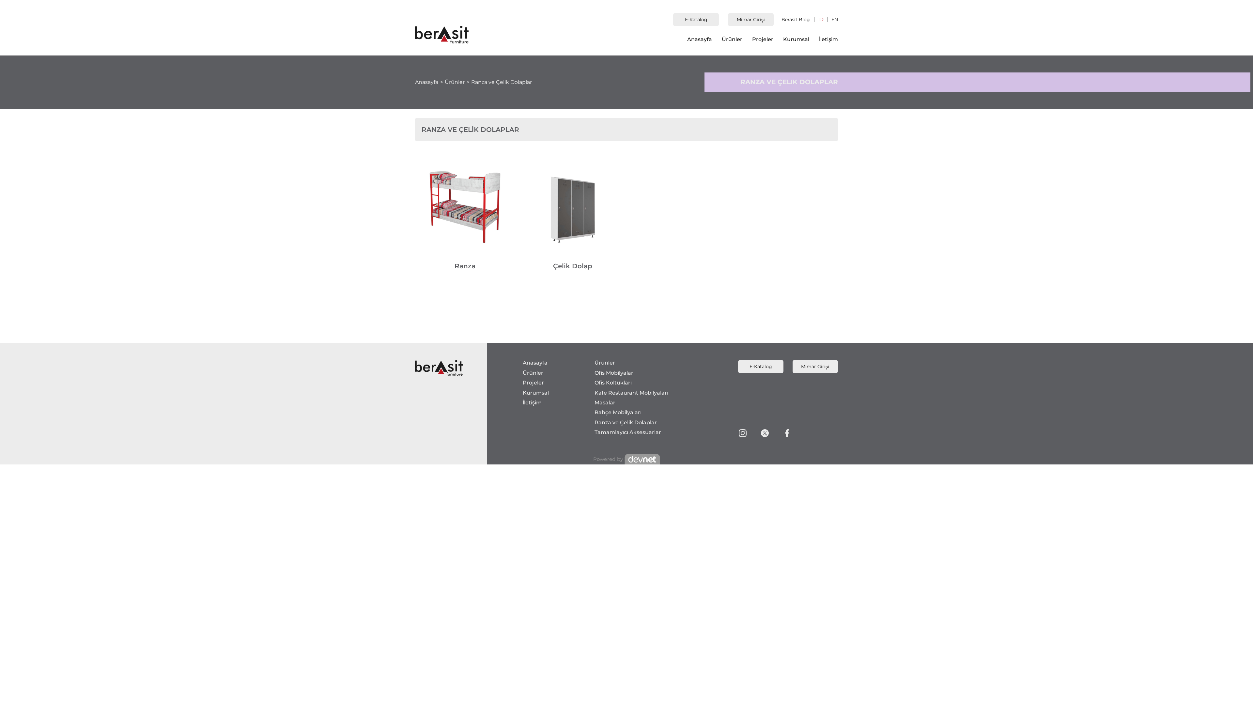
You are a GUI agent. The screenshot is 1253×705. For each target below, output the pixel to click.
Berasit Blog (795, 19)
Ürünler (732, 39)
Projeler (762, 39)
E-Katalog (696, 20)
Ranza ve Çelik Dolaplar (501, 82)
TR (821, 19)
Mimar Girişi (751, 20)
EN (834, 19)
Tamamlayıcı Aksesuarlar (628, 432)
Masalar (605, 403)
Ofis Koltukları (613, 383)
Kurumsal (796, 39)
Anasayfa (699, 39)
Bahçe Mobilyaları (618, 412)
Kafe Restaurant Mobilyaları (631, 393)
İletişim (828, 39)
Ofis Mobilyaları (615, 373)
